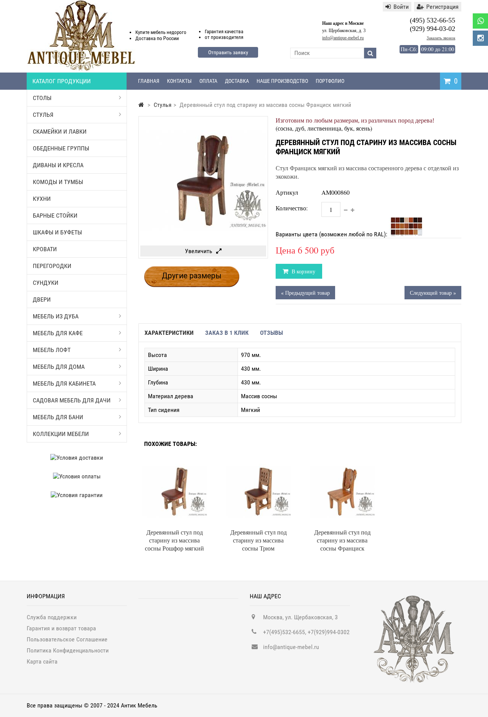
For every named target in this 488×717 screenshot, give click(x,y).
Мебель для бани (58, 417)
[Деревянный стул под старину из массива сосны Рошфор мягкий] (174, 463)
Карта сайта (42, 661)
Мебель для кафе (58, 333)
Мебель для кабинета (64, 383)
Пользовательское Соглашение (67, 639)
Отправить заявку (228, 52)
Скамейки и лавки (60, 131)
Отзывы (271, 332)
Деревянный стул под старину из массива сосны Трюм (258, 540)
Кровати (45, 249)
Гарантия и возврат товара (61, 628)
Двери (42, 299)
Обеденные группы (61, 148)
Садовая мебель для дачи (72, 400)
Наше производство (282, 81)
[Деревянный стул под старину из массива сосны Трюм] (258, 463)
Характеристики (169, 332)
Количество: (292, 208)
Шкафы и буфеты (57, 232)
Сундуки (45, 282)
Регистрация (442, 6)
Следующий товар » (433, 292)
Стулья (43, 114)
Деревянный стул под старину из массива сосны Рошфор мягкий (174, 540)
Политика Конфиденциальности (68, 650)
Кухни (42, 198)
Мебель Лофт (52, 350)
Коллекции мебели (61, 434)
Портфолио (330, 81)
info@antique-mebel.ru (343, 37)
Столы (42, 98)
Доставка (237, 81)
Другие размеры (192, 275)
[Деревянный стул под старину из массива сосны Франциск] (342, 463)
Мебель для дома (59, 366)
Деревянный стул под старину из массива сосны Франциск (342, 540)
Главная (148, 81)
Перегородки (52, 266)
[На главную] (141, 104)
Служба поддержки (52, 617)
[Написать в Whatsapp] (480, 21)
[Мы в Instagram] (480, 38)
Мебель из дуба (56, 316)
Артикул (287, 192)
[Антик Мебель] (81, 70)
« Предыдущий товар (305, 292)
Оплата (208, 81)
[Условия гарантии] (77, 495)
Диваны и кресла (58, 165)
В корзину (302, 271)
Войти (401, 6)
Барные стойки (55, 215)
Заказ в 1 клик (227, 332)
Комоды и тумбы (58, 182)
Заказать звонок (441, 38)
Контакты (179, 81)
